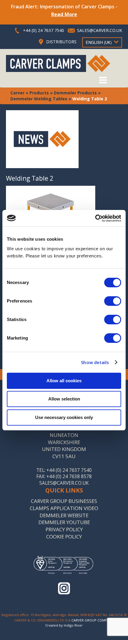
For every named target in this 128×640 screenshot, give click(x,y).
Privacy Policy (64, 529)
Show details (95, 362)
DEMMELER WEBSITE (64, 515)
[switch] (112, 301)
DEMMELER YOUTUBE (64, 522)
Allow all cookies (64, 380)
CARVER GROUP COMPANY (92, 620)
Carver (17, 93)
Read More (64, 14)
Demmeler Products (75, 93)
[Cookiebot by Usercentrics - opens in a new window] (95, 218)
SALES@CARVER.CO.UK (99, 30)
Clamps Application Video (64, 508)
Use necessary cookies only (64, 417)
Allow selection (64, 398)
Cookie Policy (64, 536)
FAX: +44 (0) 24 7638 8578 (64, 476)
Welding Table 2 (29, 178)
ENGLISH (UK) (99, 42)
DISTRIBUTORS (61, 41)
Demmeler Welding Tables (38, 99)
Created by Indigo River (64, 625)
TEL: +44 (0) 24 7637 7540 (64, 470)
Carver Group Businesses (64, 501)
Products (39, 93)
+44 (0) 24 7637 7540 (43, 30)
